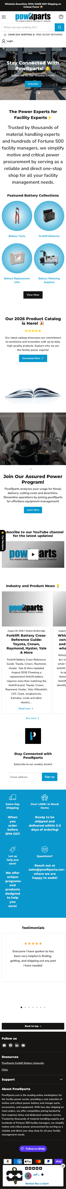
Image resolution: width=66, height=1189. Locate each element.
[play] (33, 554)
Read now (24, 708)
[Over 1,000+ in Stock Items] (44, 817)
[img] (33, 1168)
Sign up (50, 777)
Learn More (33, 510)
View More (33, 295)
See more (31, 718)
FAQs (5, 1069)
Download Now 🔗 (33, 358)
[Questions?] (44, 879)
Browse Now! (33, 88)
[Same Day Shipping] (13, 817)
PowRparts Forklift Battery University (23, 1063)
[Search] (59, 27)
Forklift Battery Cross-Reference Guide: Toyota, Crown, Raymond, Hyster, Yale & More (26, 644)
